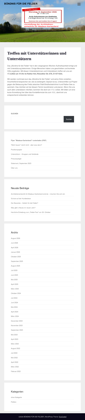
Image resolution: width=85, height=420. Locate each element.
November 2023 (17, 325)
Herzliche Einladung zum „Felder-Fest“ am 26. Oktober (30, 212)
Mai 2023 (14, 334)
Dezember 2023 (17, 321)
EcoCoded (62, 417)
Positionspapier (16, 149)
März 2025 (15, 289)
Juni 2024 (14, 302)
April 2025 (14, 284)
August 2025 (15, 266)
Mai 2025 (14, 279)
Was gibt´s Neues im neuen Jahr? (23, 207)
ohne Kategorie (16, 397)
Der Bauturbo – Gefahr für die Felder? (24, 203)
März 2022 (15, 366)
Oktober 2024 (16, 293)
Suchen (14, 113)
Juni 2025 (14, 275)
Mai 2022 (14, 357)
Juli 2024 (14, 298)
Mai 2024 (14, 307)
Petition (13, 402)
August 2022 (15, 348)
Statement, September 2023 (21, 163)
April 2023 (14, 339)
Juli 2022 (14, 353)
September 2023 (17, 330)
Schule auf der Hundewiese (21, 198)
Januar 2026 (15, 252)
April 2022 (14, 362)
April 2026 (14, 247)
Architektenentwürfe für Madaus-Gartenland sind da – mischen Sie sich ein (38, 194)
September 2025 (17, 261)
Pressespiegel (16, 158)
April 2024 (14, 311)
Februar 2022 (16, 371)
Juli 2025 (14, 270)
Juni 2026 (14, 243)
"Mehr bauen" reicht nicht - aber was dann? (26, 145)
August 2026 (15, 238)
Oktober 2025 (16, 256)
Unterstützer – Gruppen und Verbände (24, 154)
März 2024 (15, 316)
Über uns (14, 168)
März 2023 (15, 343)
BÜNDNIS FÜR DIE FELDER (20, 3)
